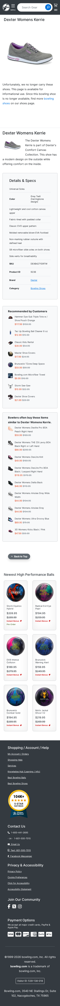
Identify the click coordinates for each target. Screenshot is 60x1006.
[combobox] (32, 7)
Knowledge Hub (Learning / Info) (24, 771)
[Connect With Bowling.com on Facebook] (10, 907)
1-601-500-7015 (22, 838)
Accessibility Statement (19, 889)
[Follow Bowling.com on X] (15, 907)
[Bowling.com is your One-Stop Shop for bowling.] (6, 7)
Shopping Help (15, 760)
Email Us (15, 844)
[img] (41, 934)
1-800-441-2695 (19, 832)
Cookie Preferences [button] (17, 877)
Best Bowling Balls (17, 777)
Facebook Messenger (20, 856)
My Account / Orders (18, 754)
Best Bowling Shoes (18, 783)
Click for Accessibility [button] (19, 883)
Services (12, 765)
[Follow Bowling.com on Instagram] (20, 907)
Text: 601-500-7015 (20, 850)
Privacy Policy (15, 871)
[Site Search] (48, 7)
